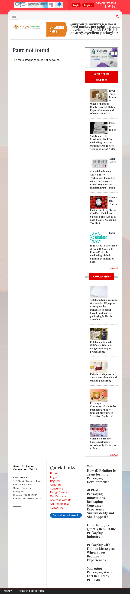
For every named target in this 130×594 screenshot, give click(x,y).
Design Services (59, 492)
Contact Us (56, 507)
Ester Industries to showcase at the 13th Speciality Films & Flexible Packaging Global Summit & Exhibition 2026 (103, 247)
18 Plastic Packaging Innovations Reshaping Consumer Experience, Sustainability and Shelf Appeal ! (100, 503)
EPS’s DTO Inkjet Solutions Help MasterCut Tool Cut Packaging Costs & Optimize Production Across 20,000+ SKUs (103, 136)
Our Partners (58, 496)
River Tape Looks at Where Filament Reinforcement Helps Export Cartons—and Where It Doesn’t (103, 102)
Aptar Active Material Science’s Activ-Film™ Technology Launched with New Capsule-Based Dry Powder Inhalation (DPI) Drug (103, 173)
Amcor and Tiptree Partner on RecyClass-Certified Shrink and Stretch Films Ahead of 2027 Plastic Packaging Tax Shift (104, 210)
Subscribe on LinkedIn (66, 515)
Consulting (56, 488)
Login (76, 5)
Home (53, 473)
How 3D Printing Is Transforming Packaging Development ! (101, 476)
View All (114, 268)
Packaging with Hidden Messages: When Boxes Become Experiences (101, 552)
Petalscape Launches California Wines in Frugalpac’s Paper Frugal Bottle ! (102, 346)
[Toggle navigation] (14, 16)
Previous (57, 7)
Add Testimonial (59, 504)
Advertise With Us (60, 500)
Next (61, 7)
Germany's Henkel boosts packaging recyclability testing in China (103, 443)
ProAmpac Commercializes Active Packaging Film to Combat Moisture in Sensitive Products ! (103, 410)
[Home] (27, 26)
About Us (55, 484)
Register (88, 5)
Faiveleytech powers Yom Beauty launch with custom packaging (103, 377)
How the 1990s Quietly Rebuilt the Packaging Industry (101, 531)
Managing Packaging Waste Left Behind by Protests (100, 574)
